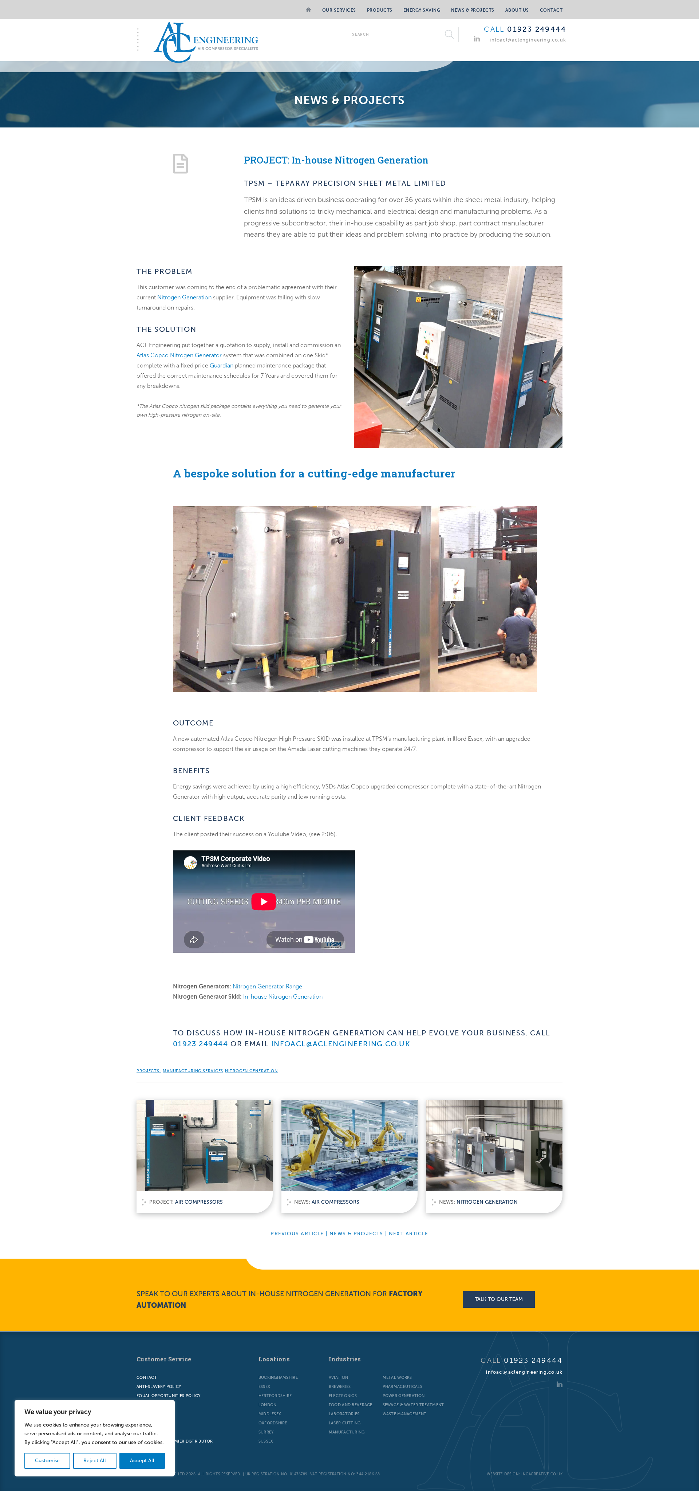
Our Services (339, 10)
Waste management (404, 1414)
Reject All (94, 1460)
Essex (264, 1386)
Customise (47, 1460)
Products (379, 10)
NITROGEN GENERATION (251, 1071)
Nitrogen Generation (184, 297)
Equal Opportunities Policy (168, 1395)
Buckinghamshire (278, 1377)
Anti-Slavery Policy (159, 1386)
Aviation (338, 1377)
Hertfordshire (275, 1395)
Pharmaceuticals (402, 1386)
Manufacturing (347, 1432)
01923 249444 (536, 29)
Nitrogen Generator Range (267, 986)
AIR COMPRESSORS (199, 1202)
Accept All (142, 1460)
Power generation (403, 1395)
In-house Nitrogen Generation (283, 996)
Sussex (265, 1441)
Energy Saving (422, 10)
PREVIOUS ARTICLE (297, 1234)
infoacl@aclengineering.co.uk (528, 40)
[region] (95, 1438)
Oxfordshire (272, 1423)
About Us (517, 10)
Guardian (221, 365)
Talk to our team (499, 1299)
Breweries (340, 1386)
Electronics (343, 1395)
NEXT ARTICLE (408, 1234)
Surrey (266, 1432)
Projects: (149, 1071)
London (267, 1405)
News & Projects (472, 10)
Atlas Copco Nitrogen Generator (179, 355)
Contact (551, 10)
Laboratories (344, 1414)
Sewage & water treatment (413, 1405)
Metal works (397, 1377)
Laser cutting (345, 1423)
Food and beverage (350, 1405)
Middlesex (269, 1414)
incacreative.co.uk (541, 1474)
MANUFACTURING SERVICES (193, 1071)
